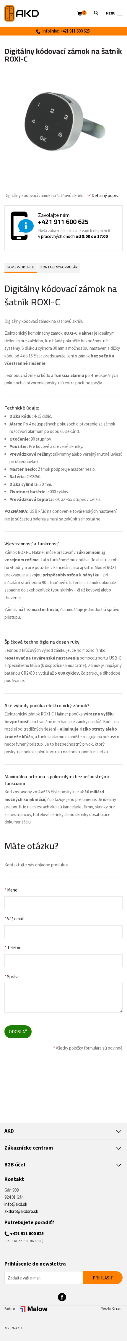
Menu (110, 13)
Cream (117, 1308)
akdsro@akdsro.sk (21, 1211)
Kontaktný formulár (58, 267)
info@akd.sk (15, 1204)
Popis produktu (20, 267)
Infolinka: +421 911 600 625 (65, 31)
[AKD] (40, 13)
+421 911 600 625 (63, 221)
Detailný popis (104, 195)
